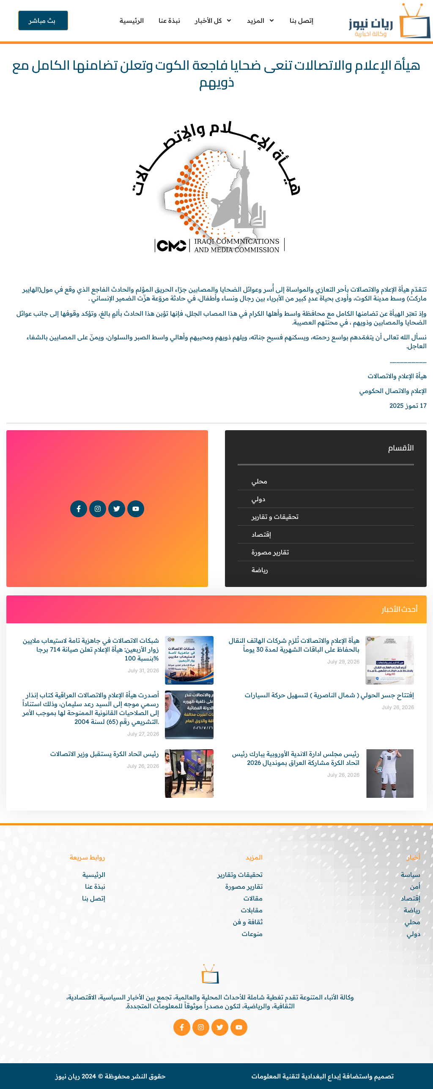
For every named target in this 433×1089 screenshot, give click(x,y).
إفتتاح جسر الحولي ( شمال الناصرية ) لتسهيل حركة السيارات (329, 695)
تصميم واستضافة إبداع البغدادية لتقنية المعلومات (323, 1076)
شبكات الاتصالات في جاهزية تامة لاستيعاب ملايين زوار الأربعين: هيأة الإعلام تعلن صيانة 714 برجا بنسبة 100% (91, 649)
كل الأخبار (208, 20)
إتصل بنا (301, 20)
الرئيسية (132, 20)
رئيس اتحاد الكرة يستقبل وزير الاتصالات (104, 754)
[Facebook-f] (78, 508)
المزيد (255, 20)
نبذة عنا (169, 20)
